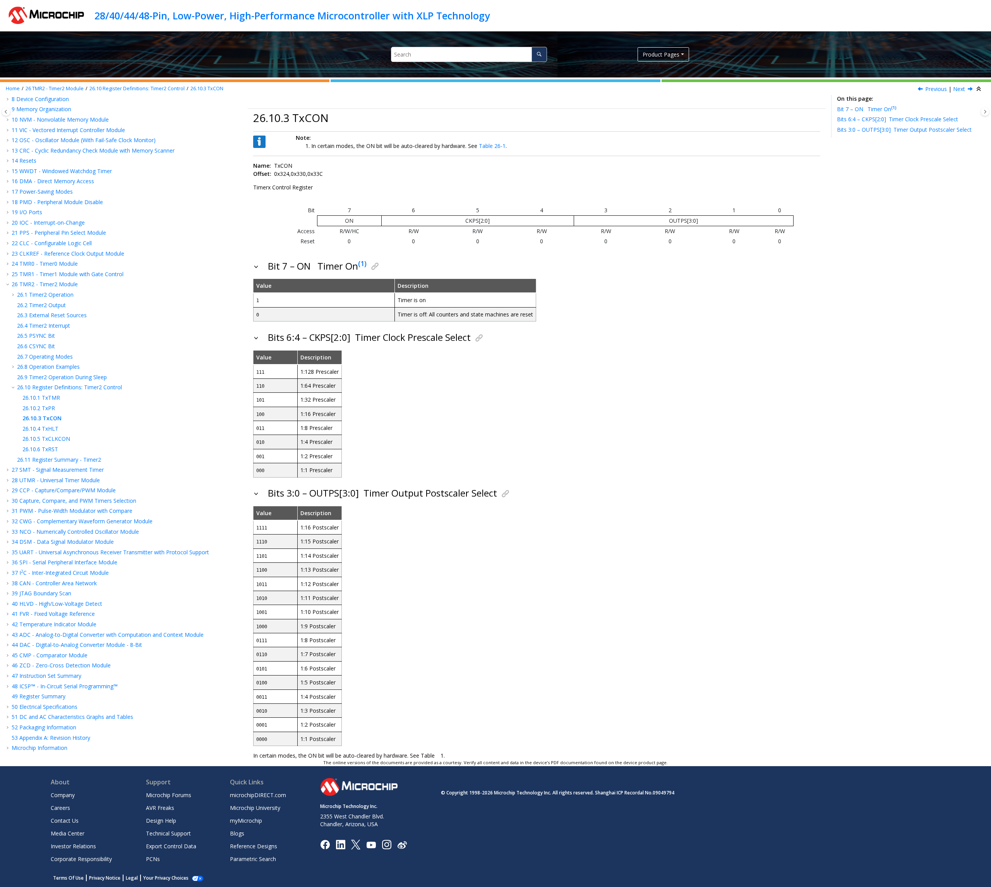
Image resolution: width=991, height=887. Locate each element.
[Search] (539, 54)
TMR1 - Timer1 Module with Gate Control (67, 274)
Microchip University (255, 807)
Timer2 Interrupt (43, 325)
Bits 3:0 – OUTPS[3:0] (904, 129)
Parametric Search (253, 859)
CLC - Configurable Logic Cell (52, 243)
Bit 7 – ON (864, 109)
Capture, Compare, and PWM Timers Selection (74, 500)
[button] (8, 120)
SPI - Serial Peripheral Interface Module (64, 562)
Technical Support (168, 833)
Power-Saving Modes (42, 191)
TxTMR (41, 397)
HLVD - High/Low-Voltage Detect (57, 603)
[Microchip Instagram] (386, 844)
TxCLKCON (46, 438)
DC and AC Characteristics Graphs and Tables (72, 716)
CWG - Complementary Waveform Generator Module (82, 521)
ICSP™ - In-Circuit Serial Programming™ (65, 686)
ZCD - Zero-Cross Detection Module (61, 665)
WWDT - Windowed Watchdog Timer (62, 171)
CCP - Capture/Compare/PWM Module (64, 490)
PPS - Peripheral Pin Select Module (59, 232)
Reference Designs (253, 846)
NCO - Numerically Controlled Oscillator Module (75, 531)
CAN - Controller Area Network (54, 583)
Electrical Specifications (44, 706)
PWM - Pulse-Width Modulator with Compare (72, 510)
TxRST (40, 449)
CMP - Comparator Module (49, 655)
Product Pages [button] (661, 54)
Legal (132, 878)
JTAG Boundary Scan (41, 593)
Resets (24, 160)
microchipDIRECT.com (258, 795)
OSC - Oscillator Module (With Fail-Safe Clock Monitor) (84, 140)
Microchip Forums (168, 795)
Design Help (161, 820)
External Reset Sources (52, 315)
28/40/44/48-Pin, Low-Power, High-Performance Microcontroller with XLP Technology (292, 15)
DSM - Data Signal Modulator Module (63, 541)
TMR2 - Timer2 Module (55, 88)
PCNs (153, 859)
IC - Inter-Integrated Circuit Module (60, 572)
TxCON (206, 88)
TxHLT (40, 428)
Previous (936, 89)
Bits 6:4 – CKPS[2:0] (897, 119)
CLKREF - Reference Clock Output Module (68, 253)
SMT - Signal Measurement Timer (58, 469)
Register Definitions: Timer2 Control (137, 88)
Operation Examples (48, 366)
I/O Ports (27, 212)
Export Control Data (171, 846)
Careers (60, 807)
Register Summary (38, 696)
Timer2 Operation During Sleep (62, 377)
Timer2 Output (41, 305)
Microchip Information (39, 747)
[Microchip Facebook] (325, 844)
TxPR (38, 408)
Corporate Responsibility (81, 859)
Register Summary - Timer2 (59, 459)
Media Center (67, 833)
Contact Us (65, 820)
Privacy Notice (104, 878)
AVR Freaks (160, 807)
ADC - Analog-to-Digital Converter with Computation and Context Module (108, 634)
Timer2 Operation (45, 294)
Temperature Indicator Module (54, 624)
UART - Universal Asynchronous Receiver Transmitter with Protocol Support (110, 552)
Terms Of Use (68, 878)
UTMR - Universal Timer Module (56, 480)
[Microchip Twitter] (355, 844)
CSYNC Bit (36, 346)
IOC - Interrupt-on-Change (48, 222)
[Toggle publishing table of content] (6, 112)
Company (63, 795)
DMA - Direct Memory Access (53, 181)
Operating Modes (45, 356)
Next (959, 89)
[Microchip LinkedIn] (340, 844)
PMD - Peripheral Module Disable (57, 202)
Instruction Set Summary (46, 675)
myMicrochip (246, 820)
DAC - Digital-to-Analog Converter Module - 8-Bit (77, 644)
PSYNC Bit (36, 335)
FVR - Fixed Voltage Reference (53, 613)
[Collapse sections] (979, 89)
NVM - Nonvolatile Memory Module (60, 119)
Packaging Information (44, 727)
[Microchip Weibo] (402, 844)
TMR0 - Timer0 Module (45, 263)
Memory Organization (41, 109)
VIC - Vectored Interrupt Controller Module (68, 130)
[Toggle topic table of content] (985, 112)
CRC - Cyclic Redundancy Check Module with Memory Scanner (93, 150)
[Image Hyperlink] (371, 844)
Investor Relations (73, 846)
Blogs (237, 833)
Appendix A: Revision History (51, 737)
